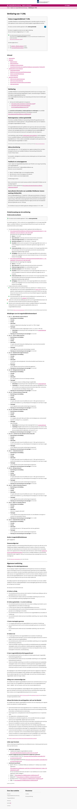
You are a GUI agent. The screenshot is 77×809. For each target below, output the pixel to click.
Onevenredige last (14, 75)
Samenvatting (12, 58)
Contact (8, 805)
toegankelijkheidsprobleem (18, 47)
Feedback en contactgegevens (16, 65)
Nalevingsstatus (13, 61)
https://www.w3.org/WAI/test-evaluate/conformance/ (29, 777)
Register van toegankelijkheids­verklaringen (19, 7)
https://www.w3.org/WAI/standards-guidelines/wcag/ (27, 775)
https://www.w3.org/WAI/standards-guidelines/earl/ (26, 780)
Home (8, 7)
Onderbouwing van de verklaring (16, 68)
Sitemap (9, 800)
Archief (9, 803)
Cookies (27, 794)
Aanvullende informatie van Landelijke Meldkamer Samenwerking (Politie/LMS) (27, 67)
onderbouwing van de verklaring (30, 135)
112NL (27, 19)
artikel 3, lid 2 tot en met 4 (24, 695)
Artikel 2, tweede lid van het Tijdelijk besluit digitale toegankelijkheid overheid (23, 738)
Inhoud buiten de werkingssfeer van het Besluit (20, 82)
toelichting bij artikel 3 (35, 695)
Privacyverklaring (29, 796)
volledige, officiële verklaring (17, 46)
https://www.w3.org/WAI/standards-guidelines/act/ (31, 778)
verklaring (24, 298)
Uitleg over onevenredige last (16, 80)
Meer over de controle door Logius (16, 39)
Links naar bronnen (14, 84)
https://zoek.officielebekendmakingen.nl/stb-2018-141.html (24, 752)
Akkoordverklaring (14, 63)
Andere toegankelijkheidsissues (17, 73)
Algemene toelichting (13, 77)
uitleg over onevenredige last (16, 559)
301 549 (38, 289)
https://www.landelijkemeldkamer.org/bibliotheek (19, 114)
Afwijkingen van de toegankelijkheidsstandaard (20, 72)
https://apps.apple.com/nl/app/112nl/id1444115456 (23, 103)
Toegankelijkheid (11, 798)
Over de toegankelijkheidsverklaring (13, 794)
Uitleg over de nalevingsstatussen (17, 79)
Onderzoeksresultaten (15, 70)
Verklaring (11, 60)
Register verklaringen (27, 5)
